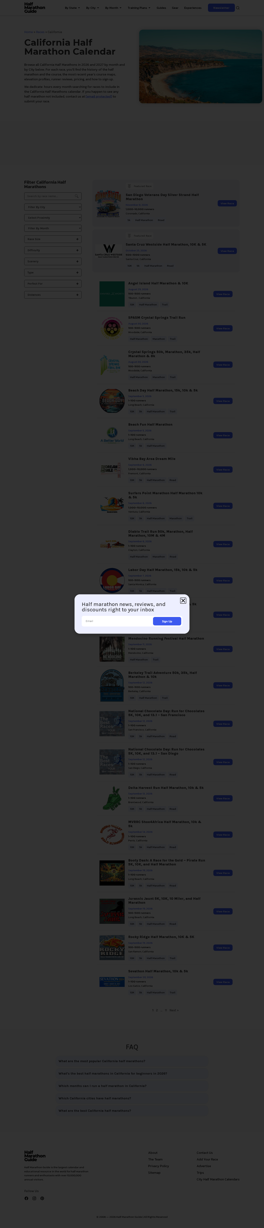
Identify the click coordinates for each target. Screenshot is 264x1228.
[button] (183, 600)
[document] (132, 614)
